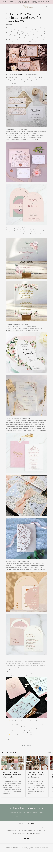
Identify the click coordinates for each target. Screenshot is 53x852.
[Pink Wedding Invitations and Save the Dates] (26, 71)
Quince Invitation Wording (19, 833)
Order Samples (36, 827)
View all (50, 752)
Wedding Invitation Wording (13, 830)
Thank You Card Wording (39, 830)
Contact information (27, 848)
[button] (2, 6)
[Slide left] (23, 800)
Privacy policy (30, 847)
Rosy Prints (10, 847)
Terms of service (38, 847)
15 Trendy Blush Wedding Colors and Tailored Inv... (12, 775)
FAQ (42, 827)
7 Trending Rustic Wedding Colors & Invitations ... (36, 775)
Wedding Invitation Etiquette (33, 833)
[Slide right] (29, 800)
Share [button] (9, 739)
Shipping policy (45, 847)
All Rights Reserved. (16, 847)
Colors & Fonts (28, 827)
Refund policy (24, 847)
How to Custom (20, 827)
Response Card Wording (26, 830)
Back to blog (27, 745)
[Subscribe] (37, 816)
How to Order (12, 827)
